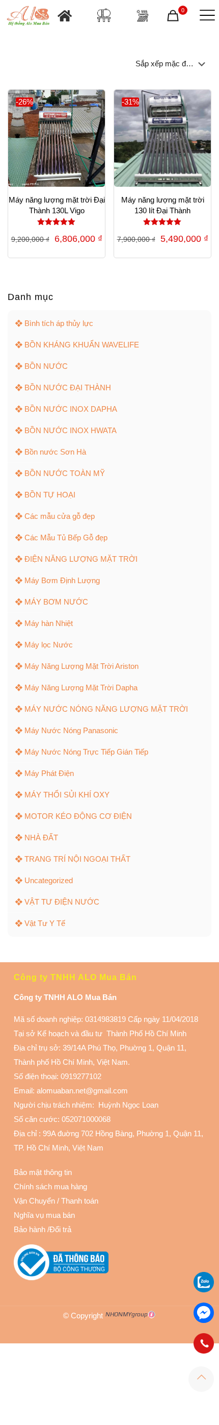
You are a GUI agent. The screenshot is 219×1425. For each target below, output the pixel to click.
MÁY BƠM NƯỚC (56, 601)
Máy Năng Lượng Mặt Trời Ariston (81, 666)
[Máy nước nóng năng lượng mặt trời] (142, 15)
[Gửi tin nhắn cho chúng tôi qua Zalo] (204, 1289)
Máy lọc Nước (48, 644)
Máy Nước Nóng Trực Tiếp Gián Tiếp (86, 751)
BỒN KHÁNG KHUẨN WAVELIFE (81, 344)
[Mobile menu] (205, 15)
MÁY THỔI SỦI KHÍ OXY (67, 794)
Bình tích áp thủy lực (58, 323)
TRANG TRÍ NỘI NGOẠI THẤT (77, 859)
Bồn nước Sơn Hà (55, 451)
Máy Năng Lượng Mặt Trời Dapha (81, 687)
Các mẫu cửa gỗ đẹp (59, 516)
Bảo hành (29, 1229)
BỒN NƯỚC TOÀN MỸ (64, 473)
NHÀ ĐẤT (41, 837)
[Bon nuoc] (104, 15)
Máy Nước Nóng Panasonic (71, 730)
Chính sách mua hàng (50, 1186)
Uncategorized (48, 880)
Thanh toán (78, 1200)
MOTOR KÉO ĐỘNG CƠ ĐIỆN (78, 816)
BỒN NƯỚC (46, 366)
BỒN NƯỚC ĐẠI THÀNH (67, 387)
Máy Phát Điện (49, 773)
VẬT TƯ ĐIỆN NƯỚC (61, 901)
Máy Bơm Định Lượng (62, 580)
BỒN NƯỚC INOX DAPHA (70, 409)
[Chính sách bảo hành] (56, 1200)
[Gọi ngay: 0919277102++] (204, 1343)
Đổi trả (60, 1229)
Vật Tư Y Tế (44, 923)
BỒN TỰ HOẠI (49, 494)
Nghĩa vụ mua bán (44, 1215)
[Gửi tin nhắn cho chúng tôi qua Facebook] (204, 1313)
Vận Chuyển (34, 1200)
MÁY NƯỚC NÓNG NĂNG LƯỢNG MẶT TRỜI (106, 709)
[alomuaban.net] (28, 15)
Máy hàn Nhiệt (48, 623)
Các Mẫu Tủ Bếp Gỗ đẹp (65, 537)
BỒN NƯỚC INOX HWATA (70, 430)
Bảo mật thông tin (43, 1172)
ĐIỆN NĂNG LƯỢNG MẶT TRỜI (81, 559)
